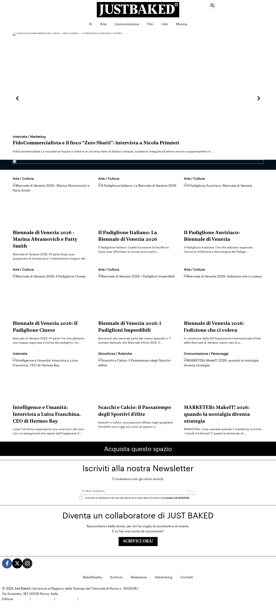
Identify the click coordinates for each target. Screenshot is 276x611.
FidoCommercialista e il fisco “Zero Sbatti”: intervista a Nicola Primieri (96, 143)
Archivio (116, 577)
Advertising (163, 577)
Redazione (139, 577)
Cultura (28, 178)
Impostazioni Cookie (95, 599)
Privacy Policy (42, 599)
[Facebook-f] (7, 563)
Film (150, 24)
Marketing (38, 136)
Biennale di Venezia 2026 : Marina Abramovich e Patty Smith (45, 239)
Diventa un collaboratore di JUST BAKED (138, 515)
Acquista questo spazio (138, 448)
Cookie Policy (66, 599)
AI (90, 24)
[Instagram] (27, 563)
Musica (181, 24)
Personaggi (219, 353)
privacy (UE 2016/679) (177, 497)
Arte (103, 24)
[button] (212, 5)
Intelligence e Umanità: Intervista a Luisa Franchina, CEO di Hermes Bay (47, 414)
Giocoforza (106, 353)
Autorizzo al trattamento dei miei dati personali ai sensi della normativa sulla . (137, 497)
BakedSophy (92, 577)
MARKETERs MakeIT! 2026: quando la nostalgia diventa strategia (217, 414)
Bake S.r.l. (21, 599)
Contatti (186, 577)
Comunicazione (127, 24)
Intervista (20, 136)
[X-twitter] (17, 563)
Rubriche (125, 353)
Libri (164, 24)
